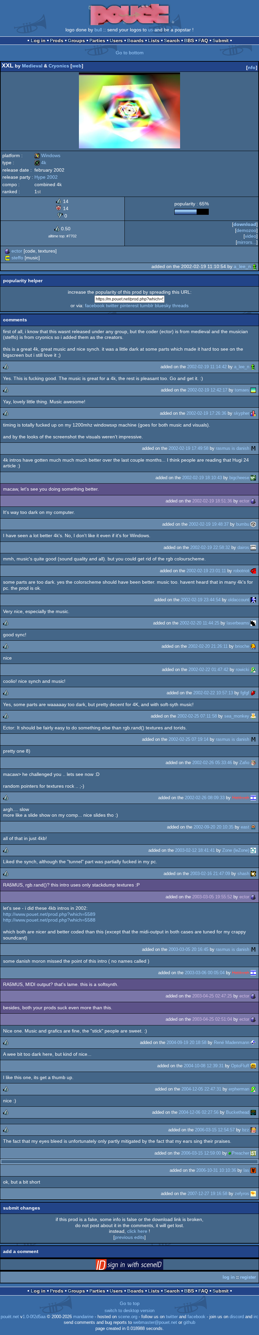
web (77, 65)
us (150, 29)
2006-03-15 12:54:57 (215, 1129)
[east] (253, 827)
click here (137, 1231)
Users (116, 40)
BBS (189, 40)
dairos (243, 547)
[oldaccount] (253, 599)
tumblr (146, 305)
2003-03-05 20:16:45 (188, 949)
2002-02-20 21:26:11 (208, 646)
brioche (242, 646)
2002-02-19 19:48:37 (209, 524)
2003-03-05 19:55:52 (212, 896)
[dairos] (253, 547)
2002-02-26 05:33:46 (212, 762)
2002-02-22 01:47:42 (208, 669)
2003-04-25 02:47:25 (212, 995)
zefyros (242, 1193)
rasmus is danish (232, 448)
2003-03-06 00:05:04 (205, 972)
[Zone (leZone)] (253, 850)
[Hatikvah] (253, 797)
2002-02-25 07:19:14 (188, 739)
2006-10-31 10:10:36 (216, 1170)
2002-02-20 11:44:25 (199, 623)
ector (16, 251)
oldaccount (238, 599)
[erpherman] (253, 1089)
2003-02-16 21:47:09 (210, 873)
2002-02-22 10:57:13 (213, 692)
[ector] (7, 251)
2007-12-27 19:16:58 (207, 1193)
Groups (76, 40)
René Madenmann (231, 1042)
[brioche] (253, 646)
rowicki (242, 669)
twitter (112, 305)
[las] (253, 1170)
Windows (47, 155)
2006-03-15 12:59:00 (201, 1153)
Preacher (240, 1153)
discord (237, 1316)
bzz (245, 1129)
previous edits (129, 1237)
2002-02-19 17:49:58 (188, 448)
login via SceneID (140, 1266)
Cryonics (59, 65)
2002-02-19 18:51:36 (212, 500)
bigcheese (239, 477)
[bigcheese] (253, 477)
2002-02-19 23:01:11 (206, 570)
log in (229, 1277)
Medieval (32, 65)
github (189, 1322)
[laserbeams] (253, 623)
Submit (220, 40)
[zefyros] (253, 1193)
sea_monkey (236, 716)
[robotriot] (253, 570)
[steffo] (7, 257)
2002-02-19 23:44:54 (201, 599)
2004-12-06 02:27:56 (199, 1112)
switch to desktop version (129, 1310)
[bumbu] (253, 524)
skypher (241, 413)
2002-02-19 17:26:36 (206, 413)
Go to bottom (130, 52)
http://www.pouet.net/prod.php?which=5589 (49, 914)
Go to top (130, 1303)
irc (256, 1316)
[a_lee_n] (255, 266)
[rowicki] (253, 669)
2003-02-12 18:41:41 (195, 850)
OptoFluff (240, 1065)
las (246, 1170)
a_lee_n (242, 266)
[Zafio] (253, 762)
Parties (97, 40)
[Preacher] (253, 1153)
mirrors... (246, 242)
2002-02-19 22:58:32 (210, 547)
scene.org (127, 1316)
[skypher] (253, 413)
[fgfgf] (253, 692)
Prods (56, 40)
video (250, 236)
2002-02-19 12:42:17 (207, 390)
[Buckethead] (253, 1112)
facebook (95, 305)
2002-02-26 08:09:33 (205, 797)
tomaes (242, 390)
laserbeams (238, 623)
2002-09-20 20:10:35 (213, 827)
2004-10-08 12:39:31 (204, 1065)
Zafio (244, 762)
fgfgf (244, 692)
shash (243, 873)
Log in (38, 40)
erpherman (239, 1089)
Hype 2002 (46, 177)
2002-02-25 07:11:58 (197, 716)
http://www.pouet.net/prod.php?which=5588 (49, 920)
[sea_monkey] (253, 716)
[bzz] (253, 1129)
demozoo (246, 230)
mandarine (83, 1316)
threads (180, 305)
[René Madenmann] (253, 1042)
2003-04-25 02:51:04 (212, 1019)
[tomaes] (253, 390)
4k (40, 162)
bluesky (163, 305)
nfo (252, 67)
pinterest (129, 305)
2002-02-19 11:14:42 (207, 366)
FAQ (203, 40)
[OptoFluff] (253, 1065)
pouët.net (10, 1316)
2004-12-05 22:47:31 (201, 1089)
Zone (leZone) (235, 850)
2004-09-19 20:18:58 (186, 1042)
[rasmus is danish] (253, 448)
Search (172, 40)
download (244, 224)
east (245, 827)
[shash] (253, 873)
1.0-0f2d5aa (34, 1316)
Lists (154, 40)
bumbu (242, 524)
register (248, 1277)
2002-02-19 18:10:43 (202, 477)
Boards (135, 40)
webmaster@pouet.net (155, 1322)
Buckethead (237, 1112)
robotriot (241, 570)
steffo (17, 257)
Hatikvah (240, 797)
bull (98, 29)
